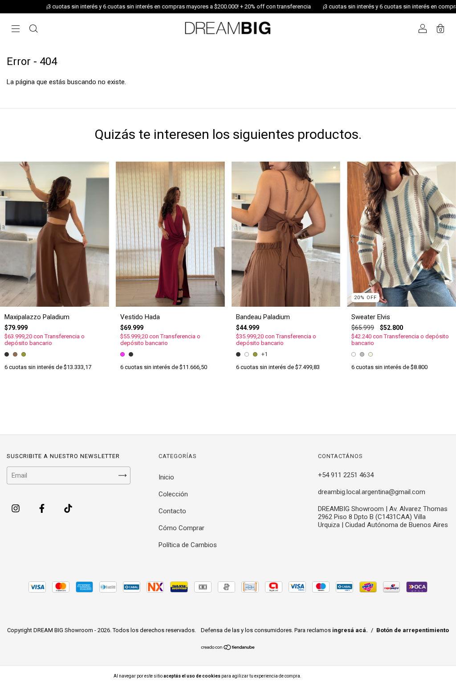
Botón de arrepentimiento (412, 630)
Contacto (172, 511)
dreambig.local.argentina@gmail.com (371, 492)
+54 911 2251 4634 (346, 475)
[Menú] (15, 30)
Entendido (325, 676)
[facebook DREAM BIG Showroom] (43, 509)
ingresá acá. (350, 630)
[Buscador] (33, 30)
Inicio (166, 477)
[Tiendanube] (228, 648)
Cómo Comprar (181, 528)
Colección (173, 494)
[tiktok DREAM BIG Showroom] (68, 509)
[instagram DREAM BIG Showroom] (16, 509)
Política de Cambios (188, 545)
